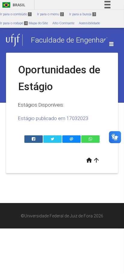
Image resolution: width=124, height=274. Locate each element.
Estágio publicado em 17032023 (53, 118)
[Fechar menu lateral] (111, 44)
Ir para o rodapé (13, 23)
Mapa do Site (38, 23)
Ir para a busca (82, 14)
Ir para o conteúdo (15, 14)
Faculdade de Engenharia (71, 40)
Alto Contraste (63, 23)
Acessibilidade (89, 23)
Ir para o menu (50, 14)
